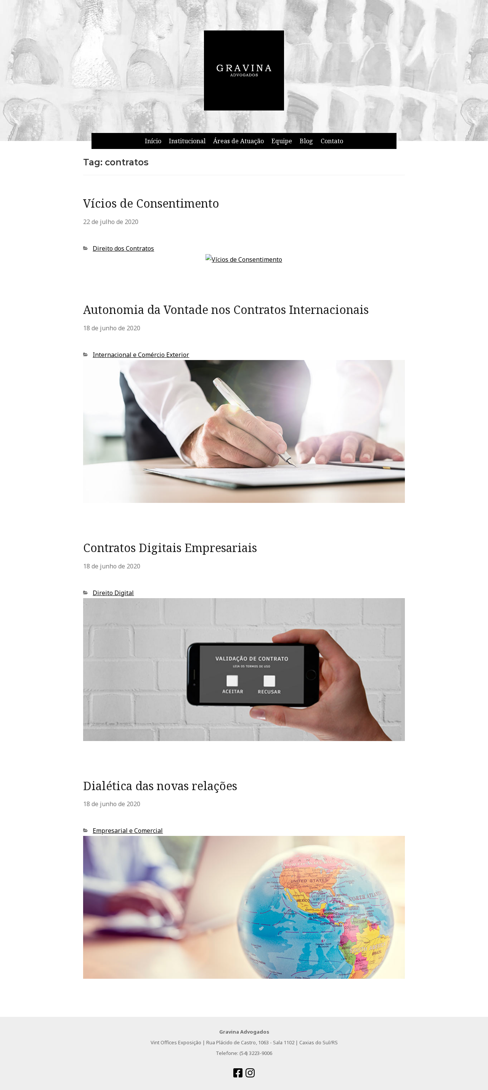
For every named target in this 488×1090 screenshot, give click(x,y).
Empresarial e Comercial (128, 830)
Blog (306, 141)
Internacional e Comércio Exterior (141, 355)
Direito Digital (113, 593)
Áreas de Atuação (238, 141)
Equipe (281, 141)
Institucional (187, 141)
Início (153, 141)
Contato (332, 141)
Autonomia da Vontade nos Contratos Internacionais (226, 309)
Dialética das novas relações (160, 786)
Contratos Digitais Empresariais (170, 547)
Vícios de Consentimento (151, 203)
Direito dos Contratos (123, 248)
